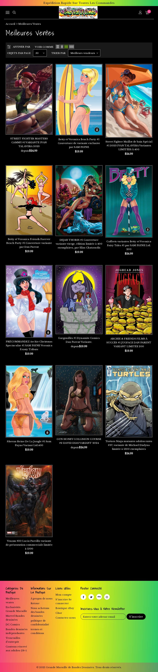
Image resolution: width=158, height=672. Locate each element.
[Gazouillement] (91, 597)
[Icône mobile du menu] (7, 12)
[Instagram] (107, 597)
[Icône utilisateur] (140, 12)
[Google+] (99, 597)
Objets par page (19, 53)
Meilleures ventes (29, 23)
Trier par (58, 53)
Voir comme (44, 46)
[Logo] (78, 12)
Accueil (10, 23)
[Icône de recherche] (14, 12)
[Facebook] (83, 597)
